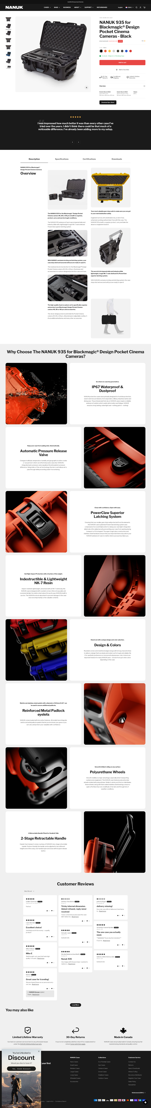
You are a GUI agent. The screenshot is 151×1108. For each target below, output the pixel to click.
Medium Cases (75, 1068)
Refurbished (102, 7)
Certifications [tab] (89, 159)
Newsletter (132, 1085)
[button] (47, 910)
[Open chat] (145, 1102)
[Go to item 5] (8, 47)
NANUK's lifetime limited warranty (31, 1044)
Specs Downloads (134, 1068)
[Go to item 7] (8, 61)
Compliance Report (60, 1101)
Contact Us (132, 1062)
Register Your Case (134, 1078)
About (76, 7)
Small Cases (74, 1065)
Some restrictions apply (77, 1044)
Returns (130, 1065)
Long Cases (74, 1075)
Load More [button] (75, 1005)
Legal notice (49, 1101)
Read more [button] (75, 917)
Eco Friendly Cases (104, 1062)
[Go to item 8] (8, 68)
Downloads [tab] (117, 159)
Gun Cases (101, 1065)
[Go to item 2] (8, 27)
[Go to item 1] (8, 20)
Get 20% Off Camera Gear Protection (75, 1)
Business (67, 7)
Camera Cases (103, 1068)
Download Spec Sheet (108, 102)
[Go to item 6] (8, 54)
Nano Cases (74, 1062)
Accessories (74, 1081)
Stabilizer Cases (103, 1075)
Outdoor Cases (103, 1078)
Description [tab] (34, 159)
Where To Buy (132, 1072)
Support (88, 7)
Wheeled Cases (75, 1078)
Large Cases (74, 1072)
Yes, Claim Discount (21, 1069)
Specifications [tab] (62, 159)
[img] (30, 899)
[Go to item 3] (8, 33)
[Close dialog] (38, 1051)
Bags (56, 7)
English (120, 7)
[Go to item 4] (8, 40)
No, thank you (21, 1073)
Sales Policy (132, 1081)
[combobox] (120, 7)
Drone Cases (102, 1072)
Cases (46, 7)
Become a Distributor (135, 1075)
